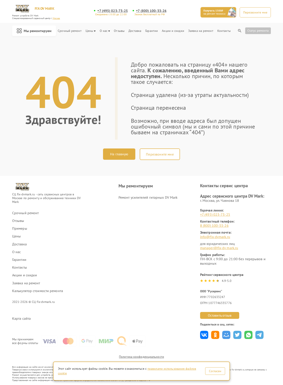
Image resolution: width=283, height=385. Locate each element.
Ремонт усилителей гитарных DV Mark (148, 197)
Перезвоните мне (160, 154)
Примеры (19, 228)
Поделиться (204, 335)
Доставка (134, 31)
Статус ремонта (258, 31)
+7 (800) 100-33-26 (151, 11)
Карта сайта (21, 318)
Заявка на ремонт (200, 31)
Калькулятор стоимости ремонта (37, 291)
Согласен (215, 371)
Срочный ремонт (69, 31)
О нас (104, 31)
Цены (89, 31)
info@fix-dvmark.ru (215, 237)
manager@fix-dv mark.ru (219, 248)
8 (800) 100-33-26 (214, 225)
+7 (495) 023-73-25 (112, 11)
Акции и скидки (173, 31)
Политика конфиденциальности (141, 357)
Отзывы (119, 31)
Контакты (224, 31)
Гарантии (151, 31)
